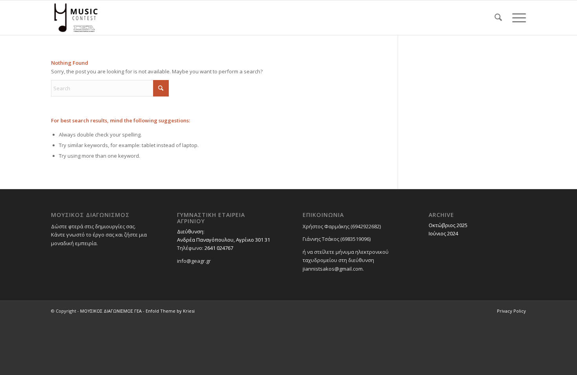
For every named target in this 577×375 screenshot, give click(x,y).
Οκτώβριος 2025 (448, 225)
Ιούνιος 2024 (443, 233)
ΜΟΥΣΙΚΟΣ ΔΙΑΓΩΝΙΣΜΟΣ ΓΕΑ (111, 311)
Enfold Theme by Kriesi (170, 311)
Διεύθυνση (190, 231)
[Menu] (516, 17)
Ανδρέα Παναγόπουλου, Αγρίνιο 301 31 (223, 239)
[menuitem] (498, 17)
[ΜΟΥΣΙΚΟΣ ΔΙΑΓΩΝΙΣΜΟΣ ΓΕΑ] (76, 17)
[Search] (498, 17)
